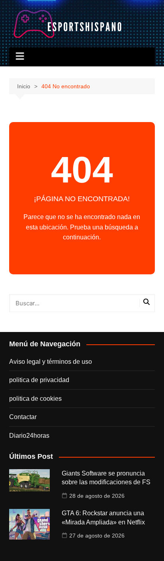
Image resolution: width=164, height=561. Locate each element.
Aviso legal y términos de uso (50, 361)
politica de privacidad (39, 380)
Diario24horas (29, 435)
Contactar (23, 416)
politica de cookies (35, 398)
